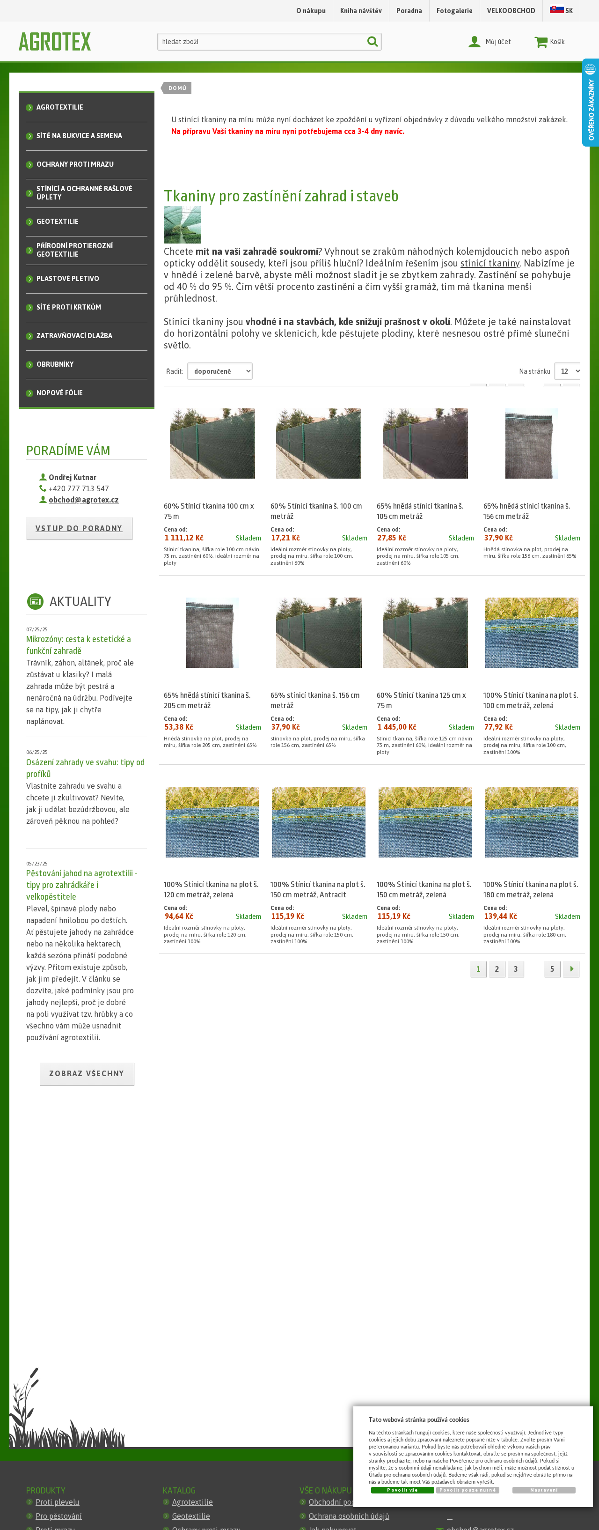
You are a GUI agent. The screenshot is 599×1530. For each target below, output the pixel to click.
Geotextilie (191, 1516)
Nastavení (544, 1490)
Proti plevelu (58, 1502)
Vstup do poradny (79, 528)
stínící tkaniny (489, 263)
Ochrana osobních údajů (349, 1516)
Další (571, 969)
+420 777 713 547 (79, 488)
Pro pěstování (59, 1516)
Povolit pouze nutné (467, 1490)
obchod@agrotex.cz (84, 499)
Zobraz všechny (86, 1073)
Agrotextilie (192, 1502)
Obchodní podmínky (343, 1502)
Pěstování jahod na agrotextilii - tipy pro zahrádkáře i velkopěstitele (82, 885)
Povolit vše (402, 1490)
